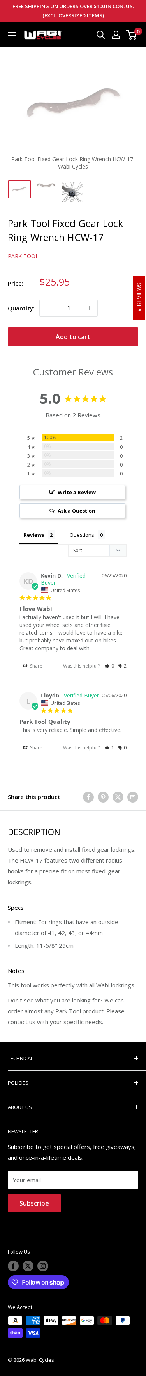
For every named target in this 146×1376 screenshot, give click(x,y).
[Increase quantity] (89, 308)
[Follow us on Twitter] (28, 1266)
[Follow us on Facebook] (13, 1266)
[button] (109, 666)
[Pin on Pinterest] (103, 797)
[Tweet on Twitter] (118, 797)
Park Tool (23, 256)
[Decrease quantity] (48, 308)
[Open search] (101, 35)
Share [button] (35, 666)
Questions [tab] (82, 534)
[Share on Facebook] (88, 797)
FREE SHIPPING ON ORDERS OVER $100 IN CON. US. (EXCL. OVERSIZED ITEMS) (73, 11)
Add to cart (73, 336)
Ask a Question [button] (76, 510)
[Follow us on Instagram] (42, 1266)
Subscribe (34, 1203)
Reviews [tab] (33, 534)
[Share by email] (132, 797)
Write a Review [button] (77, 492)
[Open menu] (12, 35)
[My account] (116, 35)
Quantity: (21, 308)
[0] (132, 35)
